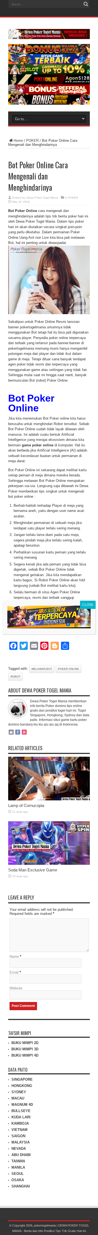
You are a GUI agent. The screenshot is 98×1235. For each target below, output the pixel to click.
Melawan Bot (42, 668)
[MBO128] (49, 103)
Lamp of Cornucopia (26, 805)
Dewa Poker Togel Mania (42, 197)
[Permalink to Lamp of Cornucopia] (49, 799)
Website (16, 988)
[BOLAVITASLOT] (49, 73)
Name (14, 956)
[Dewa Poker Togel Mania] (49, 35)
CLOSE (87, 605)
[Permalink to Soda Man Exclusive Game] (49, 864)
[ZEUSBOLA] (49, 63)
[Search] (86, 4)
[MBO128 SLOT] (49, 626)
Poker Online (68, 668)
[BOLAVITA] (49, 53)
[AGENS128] (49, 83)
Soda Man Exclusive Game (32, 870)
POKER (32, 140)
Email (14, 972)
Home (18, 140)
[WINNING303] (49, 93)
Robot (15, 676)
